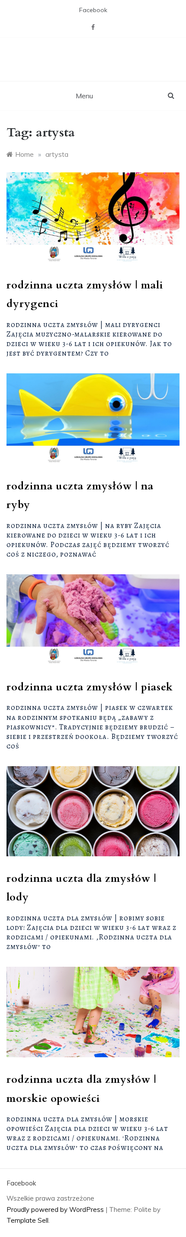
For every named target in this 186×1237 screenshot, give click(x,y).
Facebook (93, 10)
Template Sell (27, 1220)
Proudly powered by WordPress (56, 1209)
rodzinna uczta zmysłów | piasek (89, 687)
